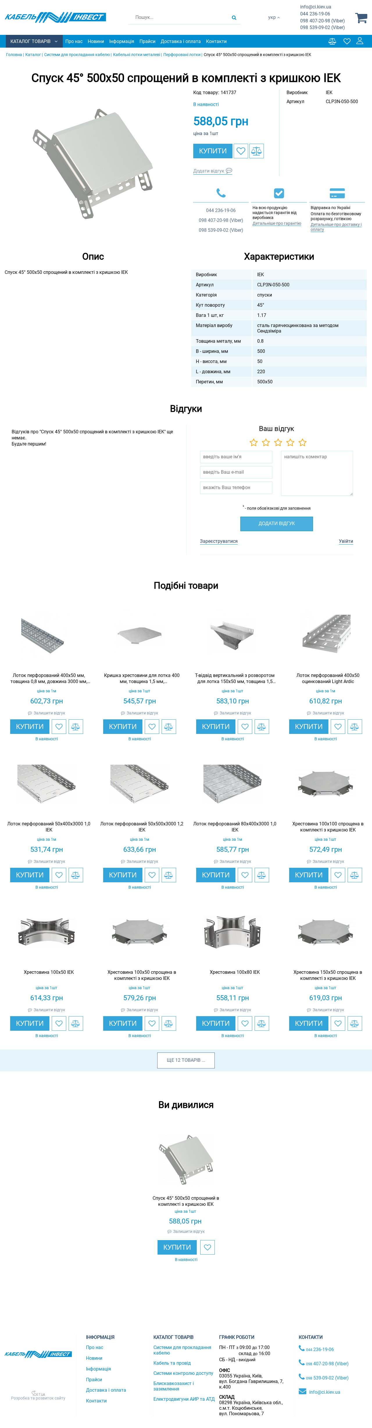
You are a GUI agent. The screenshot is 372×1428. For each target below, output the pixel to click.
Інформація (121, 41)
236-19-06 (315, 14)
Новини (96, 41)
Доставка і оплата (181, 41)
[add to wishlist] (241, 151)
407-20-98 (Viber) (322, 21)
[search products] (234, 17)
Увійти (346, 541)
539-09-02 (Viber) (322, 27)
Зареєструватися (219, 541)
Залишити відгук (49, 713)
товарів (191, 1060)
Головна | (15, 54)
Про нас (74, 41)
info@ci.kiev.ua (324, 1392)
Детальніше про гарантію (277, 223)
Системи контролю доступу (183, 1373)
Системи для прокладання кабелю (182, 1350)
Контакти (216, 41)
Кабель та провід (172, 1363)
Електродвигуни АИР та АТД (184, 1399)
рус (272, 23)
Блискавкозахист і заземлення (173, 1386)
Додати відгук (208, 171)
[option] (93, 163)
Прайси (147, 41)
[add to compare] (256, 151)
